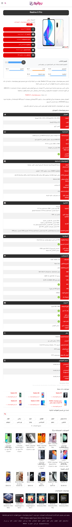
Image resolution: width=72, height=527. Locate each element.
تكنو (11, 521)
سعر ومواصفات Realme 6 (33, 95)
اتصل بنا (30, 523)
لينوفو (8, 422)
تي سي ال (6, 521)
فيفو (52, 422)
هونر (8, 419)
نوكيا (30, 422)
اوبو (30, 419)
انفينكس (41, 422)
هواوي (41, 419)
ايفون (52, 419)
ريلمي (19, 419)
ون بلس (19, 422)
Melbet (25, 523)
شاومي (64, 422)
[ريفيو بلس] (36, 3)
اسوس (15, 521)
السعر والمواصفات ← (56, 397)
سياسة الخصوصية (44, 523)
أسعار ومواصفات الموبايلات (22, 22)
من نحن (36, 523)
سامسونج (64, 419)
